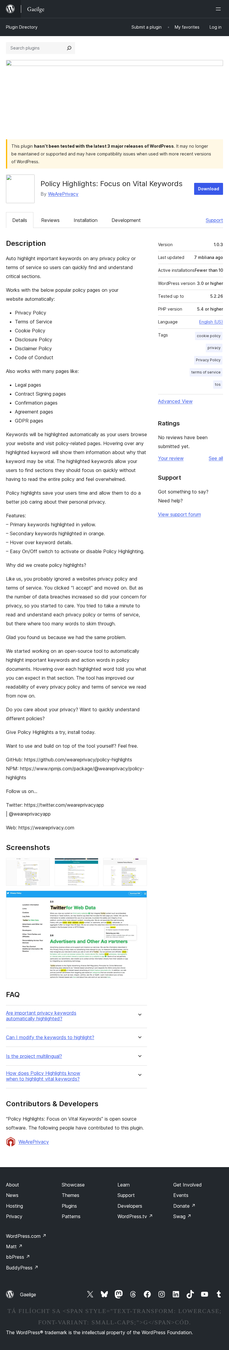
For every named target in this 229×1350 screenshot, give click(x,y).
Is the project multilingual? (34, 1056)
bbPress (18, 1257)
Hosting (14, 1206)
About (12, 1185)
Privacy (14, 1216)
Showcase (73, 1185)
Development (126, 220)
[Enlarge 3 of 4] (139, 866)
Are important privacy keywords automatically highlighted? (41, 1016)
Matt (14, 1246)
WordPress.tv (135, 1216)
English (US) (211, 321)
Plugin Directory (22, 27)
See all (216, 458)
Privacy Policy (208, 360)
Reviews (50, 220)
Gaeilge (28, 1294)
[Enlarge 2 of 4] (90, 866)
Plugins (69, 1206)
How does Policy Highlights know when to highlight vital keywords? (43, 1076)
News (12, 1195)
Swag (182, 1216)
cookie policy (209, 336)
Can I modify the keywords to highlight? (50, 1037)
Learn (123, 1185)
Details (19, 220)
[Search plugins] (69, 48)
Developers (129, 1206)
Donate (184, 1206)
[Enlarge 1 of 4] (42, 866)
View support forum (179, 514)
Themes (70, 1195)
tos (218, 384)
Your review (171, 458)
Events (180, 1195)
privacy (214, 347)
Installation (86, 220)
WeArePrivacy (63, 194)
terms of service (206, 372)
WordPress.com (26, 1236)
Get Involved (187, 1185)
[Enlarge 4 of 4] (139, 899)
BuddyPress (22, 1268)
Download (208, 188)
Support (214, 220)
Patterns (71, 1216)
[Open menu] (219, 9)
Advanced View (175, 401)
